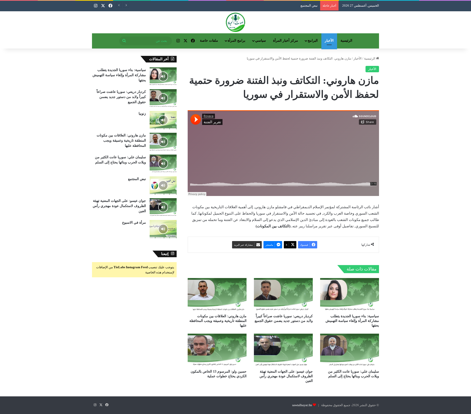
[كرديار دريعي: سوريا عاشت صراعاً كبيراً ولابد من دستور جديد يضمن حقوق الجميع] (283, 294)
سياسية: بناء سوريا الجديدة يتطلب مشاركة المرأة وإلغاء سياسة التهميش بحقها (352, 320)
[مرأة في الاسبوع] (163, 229)
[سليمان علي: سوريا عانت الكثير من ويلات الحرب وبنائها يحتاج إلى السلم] (349, 350)
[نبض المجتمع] (163, 185)
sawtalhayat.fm (302, 405)
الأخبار (329, 40)
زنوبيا (142, 113)
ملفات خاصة (209, 40)
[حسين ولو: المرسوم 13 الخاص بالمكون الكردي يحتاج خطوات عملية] (217, 350)
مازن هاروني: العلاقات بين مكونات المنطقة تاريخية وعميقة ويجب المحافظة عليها (218, 320)
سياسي (260, 40)
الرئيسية (346, 40)
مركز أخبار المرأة (285, 40)
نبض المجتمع (137, 179)
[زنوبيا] (163, 120)
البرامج (313, 40)
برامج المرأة (236, 40)
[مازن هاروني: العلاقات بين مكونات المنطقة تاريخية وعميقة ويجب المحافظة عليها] (217, 294)
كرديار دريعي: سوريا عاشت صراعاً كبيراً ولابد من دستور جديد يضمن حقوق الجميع (121, 97)
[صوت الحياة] (235, 22)
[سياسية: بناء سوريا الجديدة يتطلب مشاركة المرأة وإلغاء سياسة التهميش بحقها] (349, 294)
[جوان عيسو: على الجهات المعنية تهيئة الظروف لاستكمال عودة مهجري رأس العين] (283, 350)
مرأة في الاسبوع (134, 222)
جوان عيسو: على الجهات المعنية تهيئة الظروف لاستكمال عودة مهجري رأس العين (286, 376)
